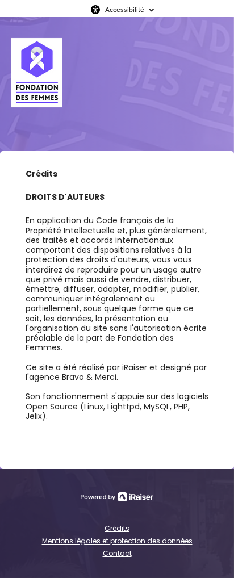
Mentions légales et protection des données (117, 541)
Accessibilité (124, 9)
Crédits (117, 528)
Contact (117, 553)
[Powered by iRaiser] (117, 496)
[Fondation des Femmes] (36, 84)
